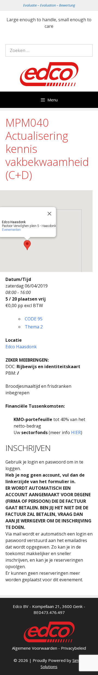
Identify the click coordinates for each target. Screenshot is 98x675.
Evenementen (11, 230)
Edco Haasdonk (21, 347)
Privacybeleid (73, 648)
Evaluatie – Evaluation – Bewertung (49, 5)
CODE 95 (33, 319)
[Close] (49, 213)
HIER (76, 432)
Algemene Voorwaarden (34, 648)
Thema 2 (34, 327)
